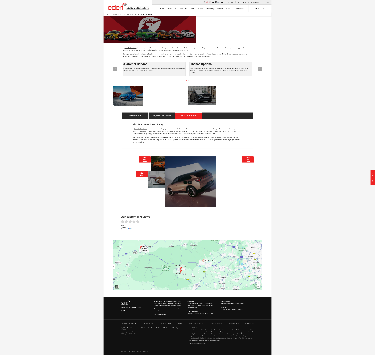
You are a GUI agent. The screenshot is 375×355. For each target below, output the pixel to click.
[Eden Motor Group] (128, 6)
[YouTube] (231, 2)
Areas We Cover (132, 14)
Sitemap (180, 323)
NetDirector (125, 351)
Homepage (123, 14)
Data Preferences (234, 323)
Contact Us (211, 305)
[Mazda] (204, 2)
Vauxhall (190, 313)
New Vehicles (208, 303)
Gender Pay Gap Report (216, 323)
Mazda (202, 313)
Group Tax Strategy (166, 323)
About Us (204, 305)
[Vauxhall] (210, 2)
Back (108, 14)
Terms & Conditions (149, 323)
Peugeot (207, 313)
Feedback (240, 309)
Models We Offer (192, 307)
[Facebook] (228, 2)
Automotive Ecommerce (139, 351)
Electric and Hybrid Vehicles (195, 303)
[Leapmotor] (213, 2)
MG (212, 313)
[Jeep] (222, 2)
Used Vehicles (191, 305)
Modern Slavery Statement (196, 323)
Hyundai (196, 313)
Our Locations (232, 309)
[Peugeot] (215, 2)
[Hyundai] (218, 2)
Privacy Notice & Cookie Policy (129, 323)
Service (198, 305)
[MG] (207, 2)
